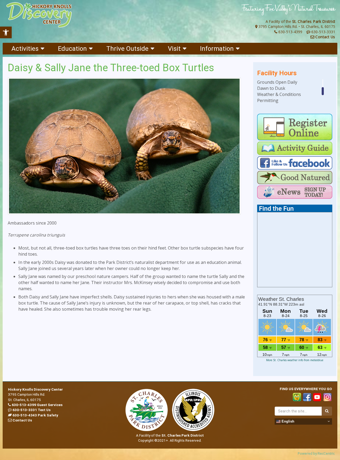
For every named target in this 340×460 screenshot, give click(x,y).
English (287, 421)
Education (72, 48)
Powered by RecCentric (316, 453)
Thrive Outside (127, 48)
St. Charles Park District (313, 21)
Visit (174, 48)
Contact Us (325, 36)
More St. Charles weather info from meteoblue (294, 360)
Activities (25, 48)
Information (217, 48)
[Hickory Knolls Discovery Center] (39, 15)
